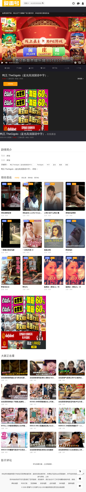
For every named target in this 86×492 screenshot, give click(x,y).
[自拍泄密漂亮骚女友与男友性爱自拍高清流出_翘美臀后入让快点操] (14, 368)
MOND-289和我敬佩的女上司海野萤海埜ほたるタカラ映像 (52, 402)
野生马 (25, 287)
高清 (60, 165)
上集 (67, 68)
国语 (66, 165)
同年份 (30, 178)
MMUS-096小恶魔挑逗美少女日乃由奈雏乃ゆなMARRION (51, 426)
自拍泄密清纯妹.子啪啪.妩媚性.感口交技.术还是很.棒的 (21, 402)
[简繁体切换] (80, 471)
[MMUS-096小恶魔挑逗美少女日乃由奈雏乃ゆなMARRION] (43, 416)
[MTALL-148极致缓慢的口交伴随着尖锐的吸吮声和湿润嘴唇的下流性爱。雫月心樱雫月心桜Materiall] (14, 416)
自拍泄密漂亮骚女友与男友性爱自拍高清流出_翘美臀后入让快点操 (26, 378)
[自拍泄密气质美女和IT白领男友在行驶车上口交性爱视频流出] (71, 368)
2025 (21, 78)
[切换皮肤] (80, 478)
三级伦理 (10, 78)
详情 (34, 169)
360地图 (62, 483)
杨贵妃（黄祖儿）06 (51, 287)
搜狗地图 (71, 483)
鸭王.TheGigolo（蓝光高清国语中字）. (23, 133)
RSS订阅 (24, 483)
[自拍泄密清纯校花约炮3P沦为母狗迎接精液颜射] (71, 392)
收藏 (8, 68)
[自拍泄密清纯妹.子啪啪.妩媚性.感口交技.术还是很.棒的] (14, 392)
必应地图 (53, 483)
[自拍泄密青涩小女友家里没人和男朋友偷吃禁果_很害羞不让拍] (71, 440)
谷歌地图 (43, 483)
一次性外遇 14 (28, 250)
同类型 (17, 178)
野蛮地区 (69, 250)
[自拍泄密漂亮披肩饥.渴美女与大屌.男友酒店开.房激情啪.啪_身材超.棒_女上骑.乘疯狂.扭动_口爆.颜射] (43, 368)
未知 (16, 78)
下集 (79, 68)
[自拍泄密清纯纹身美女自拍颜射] (43, 440)
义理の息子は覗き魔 (51, 213)
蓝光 (54, 165)
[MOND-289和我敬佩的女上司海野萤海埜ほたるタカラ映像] (43, 392)
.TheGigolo (40, 165)
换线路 (80, 78)
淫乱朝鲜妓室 (6, 213)
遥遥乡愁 (47, 250)
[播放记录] (73, 3)
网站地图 (15, 483)
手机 (55, 68)
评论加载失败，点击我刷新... (43, 464)
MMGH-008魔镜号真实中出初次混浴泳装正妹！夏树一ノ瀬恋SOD (26, 450)
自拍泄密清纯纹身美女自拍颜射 (41, 450)
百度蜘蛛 (34, 483)
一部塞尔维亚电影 (8, 250)
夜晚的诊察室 (71, 213)
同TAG (36, 178)
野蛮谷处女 (5, 287)
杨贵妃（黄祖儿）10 (73, 287)
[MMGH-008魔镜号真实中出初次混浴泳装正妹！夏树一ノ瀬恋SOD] (14, 440)
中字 (48, 165)
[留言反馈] (78, 3)
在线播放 (10, 84)
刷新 (20, 68)
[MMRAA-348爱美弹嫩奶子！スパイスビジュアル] (71, 416)
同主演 (24, 178)
